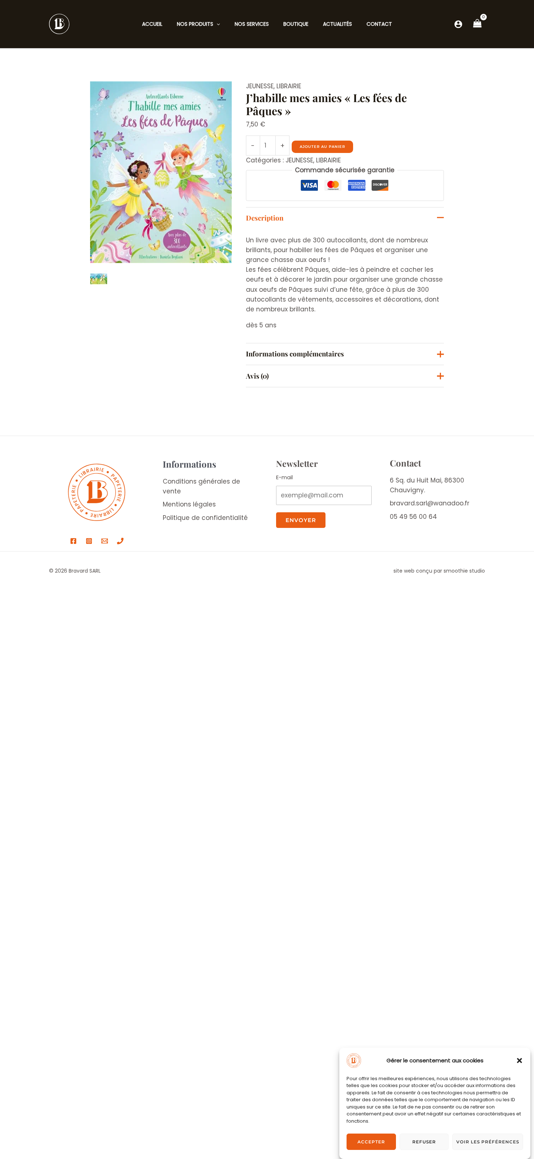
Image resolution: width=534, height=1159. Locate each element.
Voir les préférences (487, 1141)
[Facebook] (73, 541)
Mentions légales (189, 504)
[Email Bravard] (104, 541)
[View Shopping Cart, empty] (477, 24)
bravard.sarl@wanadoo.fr (429, 503)
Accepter (371, 1141)
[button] (519, 1060)
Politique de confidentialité (205, 517)
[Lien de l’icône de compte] (458, 24)
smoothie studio (464, 570)
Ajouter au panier (322, 146)
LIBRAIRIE (288, 86)
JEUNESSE (260, 86)
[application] (216, 24)
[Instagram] (89, 541)
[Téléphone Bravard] (120, 541)
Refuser (424, 1141)
